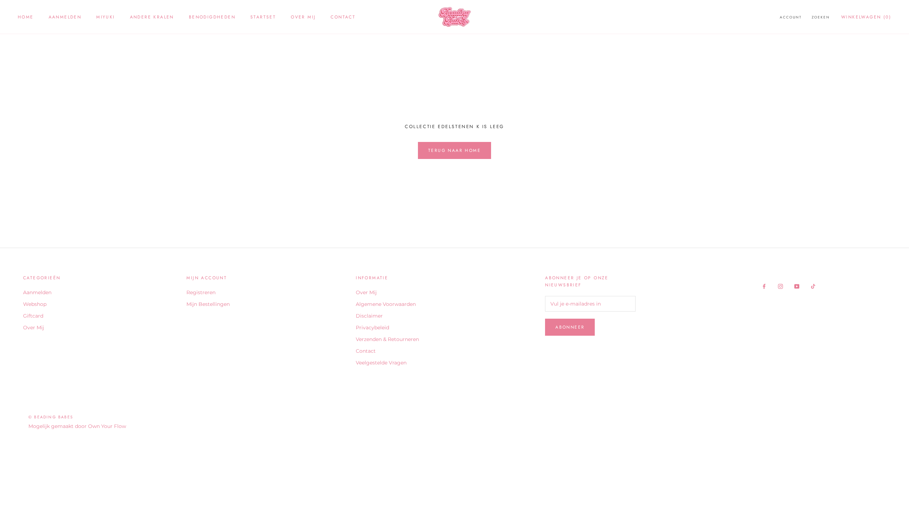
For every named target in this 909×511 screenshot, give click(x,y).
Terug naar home (454, 150)
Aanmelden (65, 17)
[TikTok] (813, 286)
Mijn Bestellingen (208, 304)
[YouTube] (796, 286)
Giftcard (33, 316)
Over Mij (303, 17)
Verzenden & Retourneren (387, 339)
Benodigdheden (212, 17)
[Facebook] (764, 286)
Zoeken (821, 17)
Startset (263, 17)
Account (791, 17)
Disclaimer (369, 316)
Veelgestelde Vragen (381, 362)
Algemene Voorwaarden (386, 304)
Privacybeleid (372, 327)
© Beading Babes (50, 417)
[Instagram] (780, 286)
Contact (343, 17)
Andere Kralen (152, 17)
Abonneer (569, 327)
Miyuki (105, 17)
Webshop (35, 304)
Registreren (201, 292)
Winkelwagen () (866, 17)
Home (26, 17)
